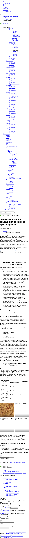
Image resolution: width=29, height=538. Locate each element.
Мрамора (11, 173)
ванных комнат (16, 157)
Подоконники (9, 61)
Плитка (8, 128)
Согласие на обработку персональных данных (14, 473)
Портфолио (6, 147)
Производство (6, 3)
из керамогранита (10, 495)
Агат (7, 143)
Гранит (8, 136)
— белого (14, 32)
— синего (14, 54)
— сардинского (16, 36)
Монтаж (8, 189)
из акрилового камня (11, 494)
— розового (15, 51)
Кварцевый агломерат (11, 146)
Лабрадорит (9, 142)
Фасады (8, 115)
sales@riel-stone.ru (4, 510)
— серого (14, 38)
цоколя (13, 162)
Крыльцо (8, 123)
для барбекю (15, 40)
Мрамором (11, 169)
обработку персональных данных (17, 462)
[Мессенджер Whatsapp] (6, 537)
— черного (14, 39)
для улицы (14, 94)
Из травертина (12, 58)
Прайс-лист (6, 209)
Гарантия (5, 6)
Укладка (8, 197)
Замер (7, 150)
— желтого (15, 47)
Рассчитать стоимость (6, 213)
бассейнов (14, 163)
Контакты (5, 10)
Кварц (7, 144)
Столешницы (9, 28)
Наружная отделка (13, 159)
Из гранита (12, 29)
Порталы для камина (14, 84)
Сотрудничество (7, 11)
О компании (6, 1)
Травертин (8, 139)
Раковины (14, 59)
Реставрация (9, 170)
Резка (7, 193)
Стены (7, 108)
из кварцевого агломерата (12, 479)
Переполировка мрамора (15, 178)
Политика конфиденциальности (11, 471)
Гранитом (11, 167)
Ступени (8, 92)
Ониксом (11, 166)
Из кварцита (12, 42)
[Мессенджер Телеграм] (17, 536)
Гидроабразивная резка (12, 201)
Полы (7, 101)
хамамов (14, 158)
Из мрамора (12, 43)
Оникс (7, 138)
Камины (8, 77)
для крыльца (15, 96)
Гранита (11, 171)
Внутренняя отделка (14, 152)
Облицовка (9, 151)
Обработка (8, 185)
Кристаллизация (10, 184)
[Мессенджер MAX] (5, 536)
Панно (7, 125)
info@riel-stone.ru (4, 513)
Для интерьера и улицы (15, 204)
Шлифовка (8, 180)
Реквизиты (5, 470)
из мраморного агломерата (12, 480)
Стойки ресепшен (10, 73)
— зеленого (15, 48)
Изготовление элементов (12, 202)
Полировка (9, 174)
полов (13, 154)
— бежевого (15, 31)
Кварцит (8, 140)
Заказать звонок (7, 20)
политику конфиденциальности (14, 463)
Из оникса (11, 57)
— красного (15, 35)
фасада (13, 161)
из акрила (8, 482)
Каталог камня (6, 134)
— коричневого (16, 34)
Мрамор (8, 135)
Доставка (5, 8)
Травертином (12, 165)
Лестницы (8, 85)
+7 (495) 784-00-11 (7, 19)
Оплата (5, 7)
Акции (4, 4)
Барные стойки (10, 67)
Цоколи (8, 120)
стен (13, 155)
